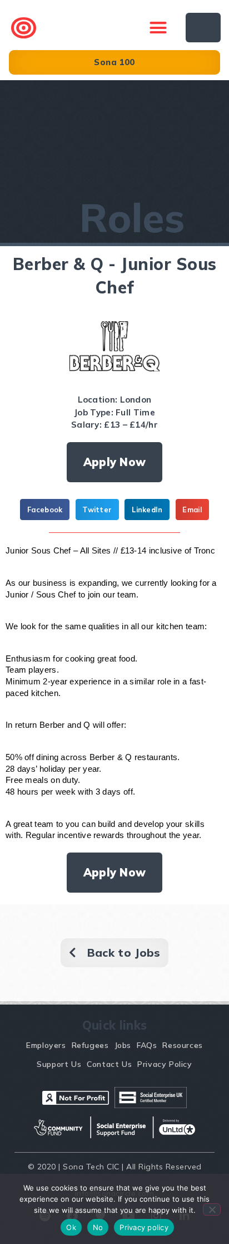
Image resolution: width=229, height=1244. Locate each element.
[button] (158, 28)
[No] (212, 1209)
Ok (71, 1227)
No (98, 1227)
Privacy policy (144, 1227)
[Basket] (203, 27)
